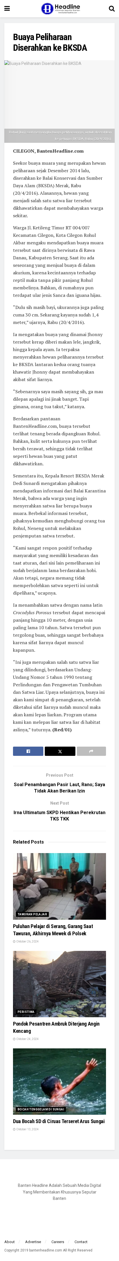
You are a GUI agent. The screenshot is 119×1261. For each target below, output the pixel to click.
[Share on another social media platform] (91, 751)
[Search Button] (112, 8)
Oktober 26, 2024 (27, 941)
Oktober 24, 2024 (27, 1039)
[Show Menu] (7, 8)
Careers (57, 1242)
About (9, 1242)
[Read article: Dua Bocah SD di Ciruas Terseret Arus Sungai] (59, 1081)
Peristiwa (26, 1011)
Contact (81, 1242)
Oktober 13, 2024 (27, 1129)
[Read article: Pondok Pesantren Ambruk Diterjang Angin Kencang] (59, 984)
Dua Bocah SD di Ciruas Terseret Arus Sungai (59, 1121)
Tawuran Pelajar (32, 914)
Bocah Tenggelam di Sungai (41, 1109)
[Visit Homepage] (59, 8)
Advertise (33, 1242)
